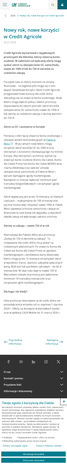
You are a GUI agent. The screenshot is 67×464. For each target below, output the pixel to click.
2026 (13, 15)
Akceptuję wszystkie (33, 454)
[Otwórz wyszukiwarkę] (52, 4)
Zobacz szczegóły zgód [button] (15, 445)
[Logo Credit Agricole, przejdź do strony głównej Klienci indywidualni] (21, 5)
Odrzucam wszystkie (33, 460)
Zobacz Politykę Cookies (48, 445)
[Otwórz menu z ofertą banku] (5, 4)
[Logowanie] (62, 4)
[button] (64, 401)
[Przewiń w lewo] (5, 15)
